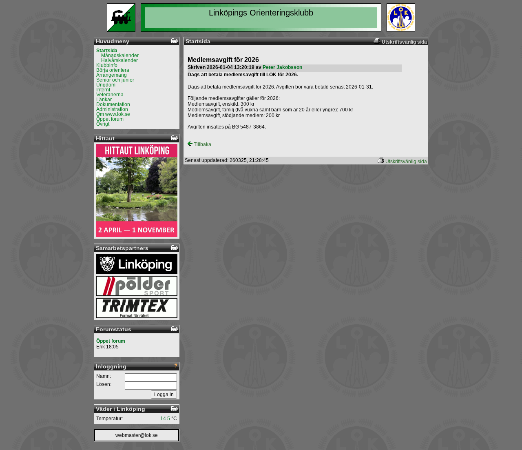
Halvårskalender (119, 60)
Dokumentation (113, 104)
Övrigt (102, 124)
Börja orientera (112, 70)
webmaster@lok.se (136, 435)
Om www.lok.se (113, 114)
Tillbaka (201, 144)
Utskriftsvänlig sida (406, 161)
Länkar (104, 99)
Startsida (106, 50)
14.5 (165, 418)
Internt (103, 90)
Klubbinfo (106, 65)
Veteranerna (110, 95)
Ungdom (105, 85)
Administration (112, 109)
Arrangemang (111, 75)
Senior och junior (115, 80)
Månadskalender (120, 55)
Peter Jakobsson (282, 67)
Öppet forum (110, 119)
